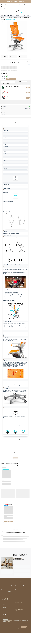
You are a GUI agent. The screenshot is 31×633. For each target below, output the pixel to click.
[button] (17, 79)
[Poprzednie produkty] (1, 476)
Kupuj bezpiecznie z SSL (19, 602)
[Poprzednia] (1, 1)
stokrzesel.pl (2, 17)
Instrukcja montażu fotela (7, 255)
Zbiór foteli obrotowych (19, 610)
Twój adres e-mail (5, 618)
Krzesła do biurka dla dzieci (19, 609)
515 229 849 (21, 4)
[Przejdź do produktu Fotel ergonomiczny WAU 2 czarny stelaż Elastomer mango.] (6, 476)
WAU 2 (15, 300)
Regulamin (11, 620)
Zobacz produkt (9, 521)
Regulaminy (17, 598)
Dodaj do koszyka (11, 78)
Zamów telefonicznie (24, 81)
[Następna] (30, 1)
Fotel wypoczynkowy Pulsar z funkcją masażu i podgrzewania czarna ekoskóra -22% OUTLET (14, 96)
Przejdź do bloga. (4, 572)
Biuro (5, 17)
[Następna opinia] (29, 539)
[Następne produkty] (29, 476)
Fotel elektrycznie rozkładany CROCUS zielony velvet (12, 86)
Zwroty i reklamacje (18, 601)
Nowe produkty (18, 608)
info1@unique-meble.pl (6, 448)
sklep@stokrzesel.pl (27, 4)
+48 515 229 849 (17, 558)
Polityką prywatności (8, 621)
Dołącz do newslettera (6, 619)
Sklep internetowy (15, 628)
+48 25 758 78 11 (5, 447)
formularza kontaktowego (14, 426)
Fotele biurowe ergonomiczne (10, 17)
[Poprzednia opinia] (1, 539)
